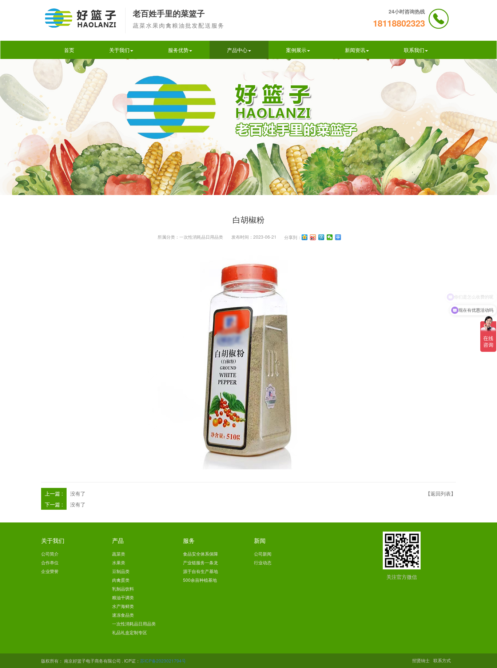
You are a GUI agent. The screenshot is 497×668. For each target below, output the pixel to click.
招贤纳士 (421, 660)
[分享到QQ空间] (305, 237)
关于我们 (119, 49)
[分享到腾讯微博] (321, 237)
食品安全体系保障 (200, 553)
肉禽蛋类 (121, 580)
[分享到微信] (330, 237)
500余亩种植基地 (200, 580)
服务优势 (178, 49)
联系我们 (414, 49)
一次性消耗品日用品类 (201, 237)
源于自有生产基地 (200, 571)
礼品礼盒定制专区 (129, 632)
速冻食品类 (123, 615)
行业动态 (262, 562)
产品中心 (237, 49)
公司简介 (50, 553)
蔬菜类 (118, 553)
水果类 (118, 562)
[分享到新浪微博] (313, 237)
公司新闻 (262, 553)
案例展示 (296, 49)
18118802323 (399, 23)
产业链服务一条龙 (200, 562)
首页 (69, 49)
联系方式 (442, 660)
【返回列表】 (440, 493)
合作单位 (50, 562)
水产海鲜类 (123, 606)
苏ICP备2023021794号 (163, 660)
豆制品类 (121, 571)
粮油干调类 (123, 597)
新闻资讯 (355, 49)
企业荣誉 (50, 571)
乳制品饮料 (123, 588)
